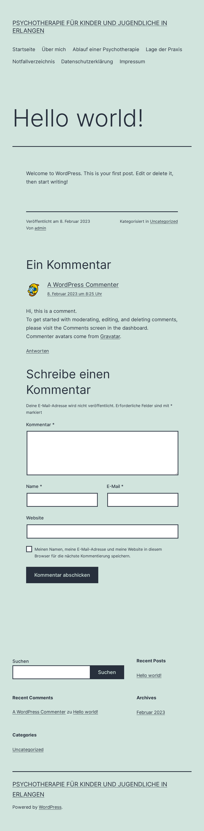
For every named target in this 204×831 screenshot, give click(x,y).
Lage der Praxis (164, 49)
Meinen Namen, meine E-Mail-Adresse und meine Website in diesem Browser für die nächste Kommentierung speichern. (98, 552)
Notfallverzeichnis (33, 61)
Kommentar (40, 424)
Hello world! (149, 675)
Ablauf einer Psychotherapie (106, 49)
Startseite (23, 49)
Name (34, 486)
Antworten (37, 350)
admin (40, 227)
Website (35, 517)
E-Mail (115, 486)
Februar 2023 (151, 712)
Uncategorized (164, 221)
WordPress (50, 807)
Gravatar (110, 336)
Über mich (54, 49)
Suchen (20, 661)
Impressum (132, 61)
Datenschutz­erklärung (87, 61)
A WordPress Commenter (83, 284)
